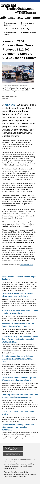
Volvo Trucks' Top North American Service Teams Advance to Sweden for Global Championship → (20, 339)
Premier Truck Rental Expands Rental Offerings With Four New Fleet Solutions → (18, 427)
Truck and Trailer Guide (11, 472)
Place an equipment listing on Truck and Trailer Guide (13, 453)
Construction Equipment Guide (14, 474)
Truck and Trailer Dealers (10, 33)
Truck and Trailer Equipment (10, 24)
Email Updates (28, 29)
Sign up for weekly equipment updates (13, 448)
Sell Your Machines (29, 32)
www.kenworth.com (26, 265)
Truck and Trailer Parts (13, 29)
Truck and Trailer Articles (27, 24)
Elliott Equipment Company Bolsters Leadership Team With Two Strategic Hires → (17, 358)
